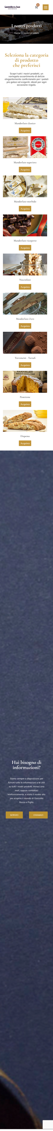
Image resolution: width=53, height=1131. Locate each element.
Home (17, 33)
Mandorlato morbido (25, 201)
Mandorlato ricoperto (25, 240)
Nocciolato (25, 279)
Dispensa (25, 436)
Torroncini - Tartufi (25, 357)
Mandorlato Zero (25, 318)
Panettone (25, 397)
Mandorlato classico (25, 123)
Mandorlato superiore (25, 162)
